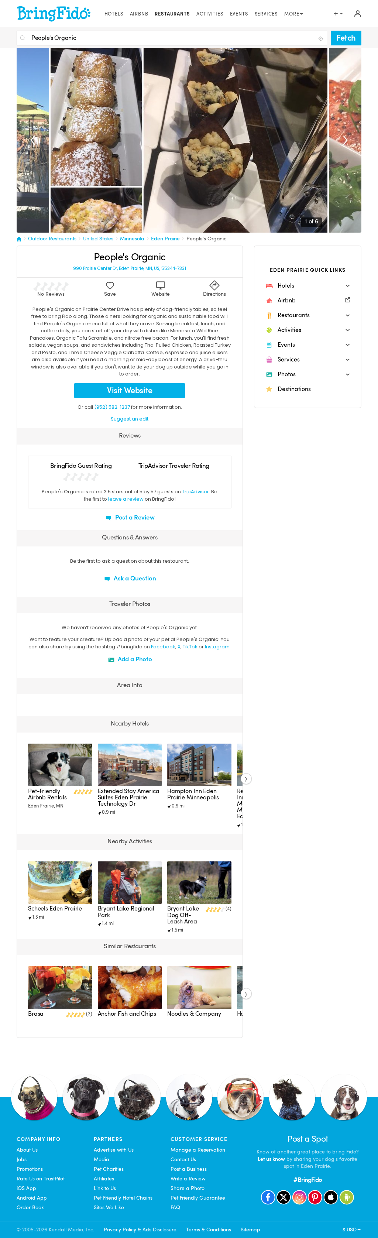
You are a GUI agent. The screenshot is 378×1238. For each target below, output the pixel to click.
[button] (307, 285)
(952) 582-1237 (112, 407)
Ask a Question (134, 578)
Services (266, 14)
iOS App (26, 1188)
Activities (209, 14)
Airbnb (139, 14)
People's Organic (206, 238)
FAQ (175, 1207)
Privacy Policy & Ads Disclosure (140, 1229)
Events (239, 14)
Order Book (30, 1207)
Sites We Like (109, 1207)
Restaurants (172, 14)
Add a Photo (134, 659)
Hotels (113, 14)
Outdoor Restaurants (52, 238)
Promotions (30, 1169)
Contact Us (183, 1159)
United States (98, 238)
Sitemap (250, 1229)
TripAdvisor (195, 491)
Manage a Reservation (198, 1149)
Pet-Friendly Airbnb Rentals (47, 794)
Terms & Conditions (208, 1229)
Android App (32, 1197)
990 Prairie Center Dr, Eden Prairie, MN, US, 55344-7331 (129, 268)
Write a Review (188, 1178)
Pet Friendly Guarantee (198, 1197)
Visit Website (129, 390)
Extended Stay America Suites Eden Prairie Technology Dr (128, 797)
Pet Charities (109, 1169)
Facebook (163, 646)
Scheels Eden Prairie (55, 908)
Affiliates (104, 1178)
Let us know (271, 1159)
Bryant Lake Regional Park (126, 912)
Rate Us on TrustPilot (41, 1178)
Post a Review (134, 517)
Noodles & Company (194, 1014)
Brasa (36, 1014)
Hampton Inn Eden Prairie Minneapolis (193, 794)
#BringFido (307, 1180)
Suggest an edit (129, 418)
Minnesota (132, 238)
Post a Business (189, 1169)
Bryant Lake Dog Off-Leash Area (183, 915)
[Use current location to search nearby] (321, 38)
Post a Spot (307, 1139)
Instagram (217, 646)
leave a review (126, 499)
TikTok (190, 646)
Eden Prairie (165, 238)
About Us (27, 1149)
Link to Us (105, 1188)
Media (101, 1159)
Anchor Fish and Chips (127, 1014)
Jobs (22, 1159)
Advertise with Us (114, 1149)
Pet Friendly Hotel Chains (123, 1197)
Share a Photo (188, 1188)
